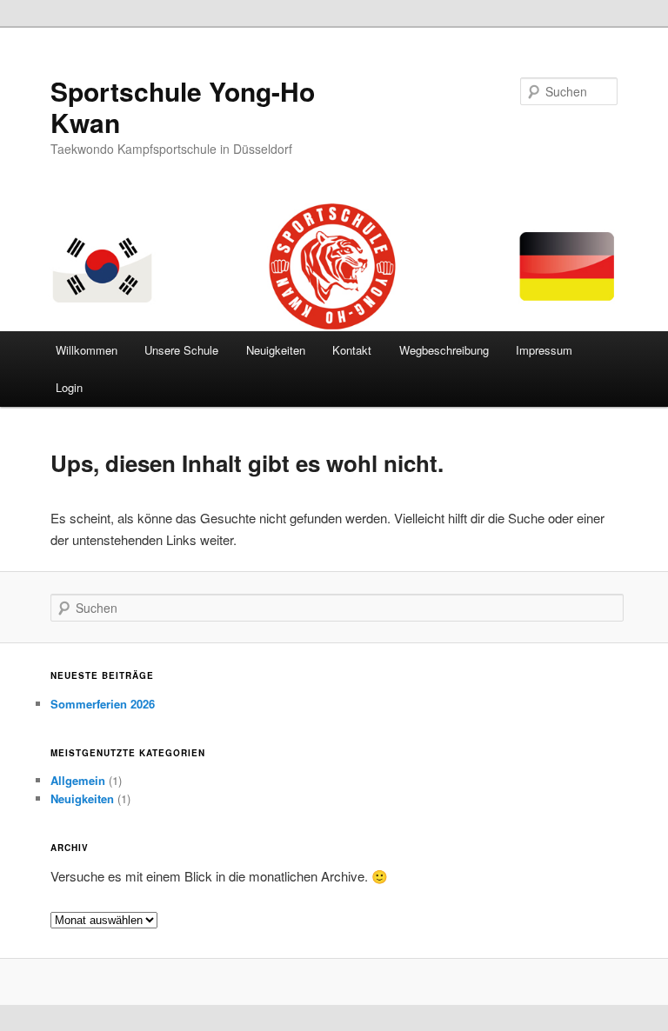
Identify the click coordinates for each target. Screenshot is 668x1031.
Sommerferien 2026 (102, 703)
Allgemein (77, 780)
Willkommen (86, 350)
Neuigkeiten (275, 350)
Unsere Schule (181, 350)
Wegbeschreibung (444, 350)
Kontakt (351, 350)
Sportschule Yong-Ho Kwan (182, 106)
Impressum (544, 350)
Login (69, 387)
